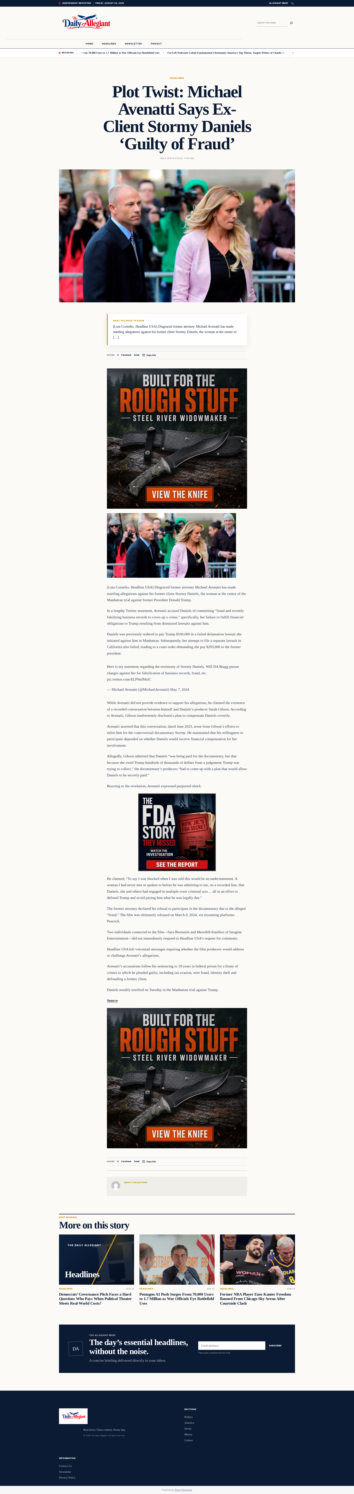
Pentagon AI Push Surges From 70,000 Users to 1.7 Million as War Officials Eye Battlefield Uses (176, 1298)
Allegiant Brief (278, 3)
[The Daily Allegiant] (85, 23)
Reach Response (183, 1489)
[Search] (291, 23)
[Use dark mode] (292, 3)
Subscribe (275, 1345)
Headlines (177, 78)
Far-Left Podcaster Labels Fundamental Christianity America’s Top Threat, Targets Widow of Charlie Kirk (182, 52)
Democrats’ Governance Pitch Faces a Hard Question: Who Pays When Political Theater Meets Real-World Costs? (95, 1298)
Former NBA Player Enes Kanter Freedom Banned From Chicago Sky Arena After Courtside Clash (255, 1298)
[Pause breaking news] (292, 53)
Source (112, 1000)
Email (136, 355)
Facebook (126, 355)
